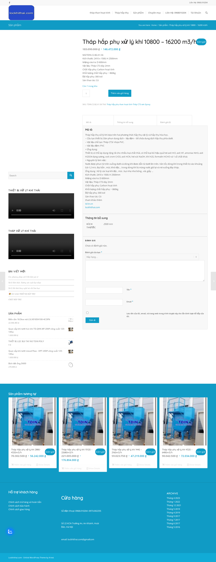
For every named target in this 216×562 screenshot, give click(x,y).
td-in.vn (89, 203)
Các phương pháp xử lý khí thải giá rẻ (23, 277)
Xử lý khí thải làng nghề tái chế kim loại (24, 288)
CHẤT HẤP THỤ (15, 299)
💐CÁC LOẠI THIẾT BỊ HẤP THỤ (21, 294)
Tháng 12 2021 (174, 505)
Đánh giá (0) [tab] (174, 122)
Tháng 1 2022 (173, 501)
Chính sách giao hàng (19, 509)
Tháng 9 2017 (173, 516)
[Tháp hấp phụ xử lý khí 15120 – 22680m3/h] (213, 281)
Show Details (44, 464)
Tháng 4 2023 (173, 497)
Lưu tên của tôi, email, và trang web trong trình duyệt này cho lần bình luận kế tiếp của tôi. (165, 315)
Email (130, 301)
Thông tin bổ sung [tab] (135, 122)
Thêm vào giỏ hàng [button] (22, 464)
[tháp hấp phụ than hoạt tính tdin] (41, 100)
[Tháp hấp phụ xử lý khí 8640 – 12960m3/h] (2, 281)
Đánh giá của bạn (93, 252)
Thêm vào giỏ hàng (120, 93)
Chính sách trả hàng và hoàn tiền (24, 502)
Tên (129, 289)
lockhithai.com (92, 207)
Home (154, 25)
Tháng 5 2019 (173, 508)
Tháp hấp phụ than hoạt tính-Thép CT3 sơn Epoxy (128, 104)
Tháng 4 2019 (173, 512)
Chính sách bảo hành (19, 505)
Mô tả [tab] (98, 122)
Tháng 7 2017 (173, 519)
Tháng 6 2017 (173, 523)
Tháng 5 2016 (173, 527)
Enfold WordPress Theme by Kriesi (38, 557)
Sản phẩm (14, 25)
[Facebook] (9, 2)
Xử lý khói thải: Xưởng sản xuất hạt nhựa (24, 282)
